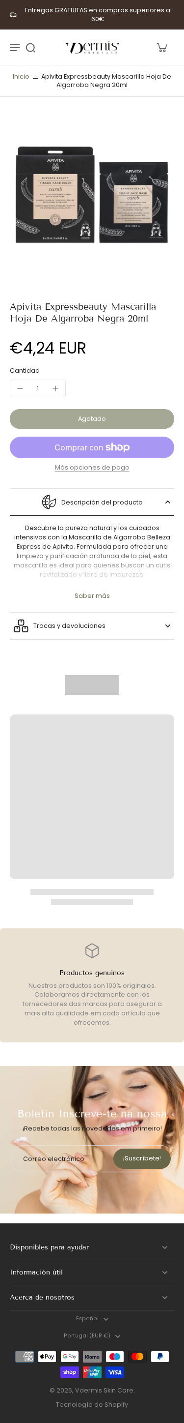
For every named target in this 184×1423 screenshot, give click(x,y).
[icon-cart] (161, 47)
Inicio (21, 76)
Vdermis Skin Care (104, 1390)
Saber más (92, 596)
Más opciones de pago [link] (92, 468)
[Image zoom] (92, 199)
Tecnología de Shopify (92, 1404)
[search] (30, 47)
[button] (92, 419)
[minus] (20, 388)
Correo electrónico (53, 1159)
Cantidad (25, 370)
